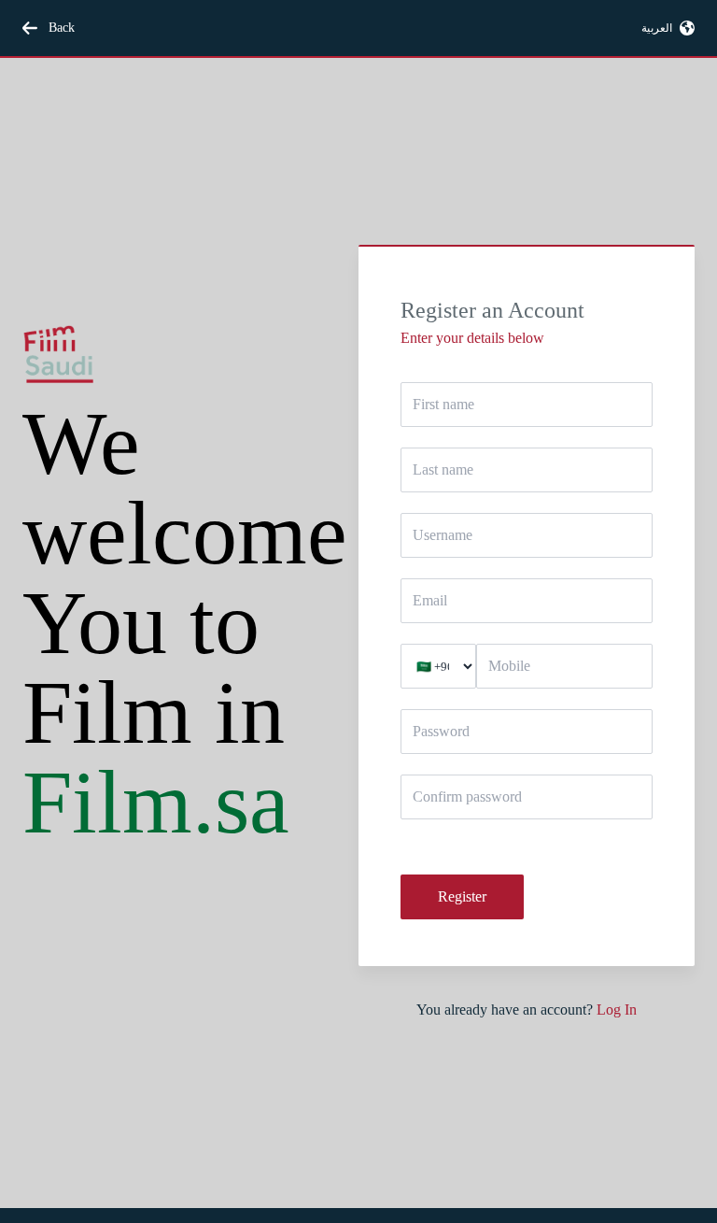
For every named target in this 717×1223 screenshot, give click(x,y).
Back (62, 28)
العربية (656, 28)
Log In (617, 1009)
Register (462, 896)
